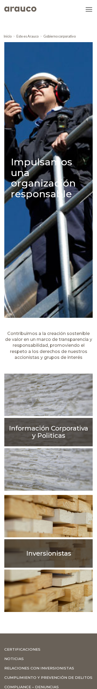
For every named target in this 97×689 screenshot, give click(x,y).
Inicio (8, 36)
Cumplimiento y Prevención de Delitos (48, 677)
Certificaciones (22, 649)
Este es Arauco (27, 36)
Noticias (14, 659)
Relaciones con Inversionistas (39, 668)
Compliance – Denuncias (31, 687)
